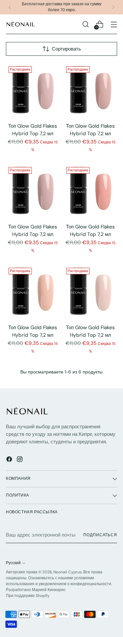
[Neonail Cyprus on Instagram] (20, 460)
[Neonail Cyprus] (20, 24)
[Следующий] (113, 7)
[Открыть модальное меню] (113, 24)
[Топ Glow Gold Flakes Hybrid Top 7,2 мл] (32, 90)
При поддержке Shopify (28, 595)
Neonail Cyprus (67, 572)
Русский (13, 562)
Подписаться (100, 535)
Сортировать (66, 49)
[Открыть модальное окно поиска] (85, 24)
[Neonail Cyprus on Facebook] (10, 460)
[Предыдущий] (10, 7)
